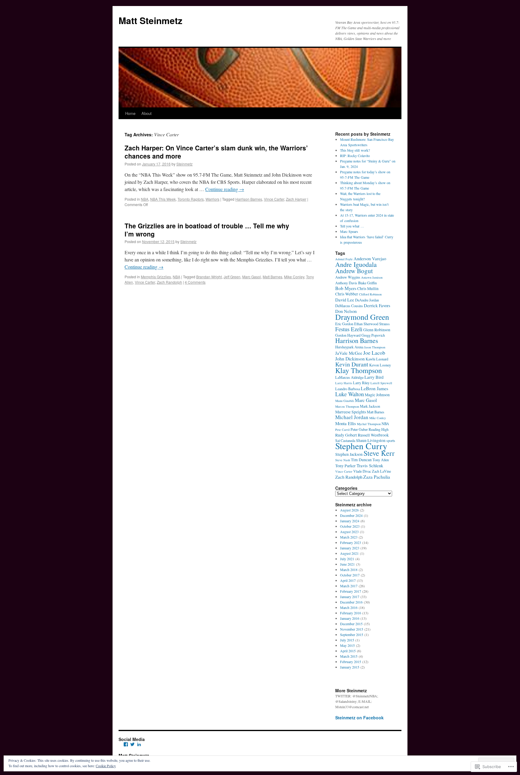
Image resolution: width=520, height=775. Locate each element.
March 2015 (349, 656)
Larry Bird (373, 377)
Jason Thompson (374, 347)
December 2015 (351, 623)
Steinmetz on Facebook (359, 718)
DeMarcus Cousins (349, 305)
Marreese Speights (350, 412)
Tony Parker (345, 465)
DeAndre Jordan (367, 300)
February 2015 (350, 661)
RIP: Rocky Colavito (355, 155)
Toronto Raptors (191, 199)
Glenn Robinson (376, 329)
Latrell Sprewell (381, 383)
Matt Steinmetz (150, 20)
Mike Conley (294, 276)
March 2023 (349, 537)
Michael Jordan (351, 417)
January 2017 (349, 596)
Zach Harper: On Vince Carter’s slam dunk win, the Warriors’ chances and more (216, 151)
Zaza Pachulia (376, 477)
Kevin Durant (351, 364)
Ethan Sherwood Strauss (372, 323)
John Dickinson (350, 358)
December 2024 (351, 515)
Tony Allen (381, 459)
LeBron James (374, 388)
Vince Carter (274, 199)
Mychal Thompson (369, 424)
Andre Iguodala (356, 264)
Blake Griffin (367, 282)
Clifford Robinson (370, 294)
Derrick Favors (377, 305)
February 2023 (350, 542)
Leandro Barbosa (347, 388)
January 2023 (349, 547)
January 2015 (349, 667)
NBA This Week (163, 199)
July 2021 (347, 558)
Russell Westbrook (373, 435)
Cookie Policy (106, 765)
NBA (144, 199)
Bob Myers (345, 288)
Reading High (378, 429)
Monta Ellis (345, 423)
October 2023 (350, 526)
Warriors (212, 199)
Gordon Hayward (348, 335)
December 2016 (351, 602)
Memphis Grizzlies (156, 276)
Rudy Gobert (346, 435)
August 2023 (349, 531)
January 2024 (349, 520)
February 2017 (350, 591)
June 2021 (347, 564)
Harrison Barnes (248, 199)
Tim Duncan (361, 459)
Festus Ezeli (348, 329)
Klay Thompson (358, 370)
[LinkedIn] (139, 744)
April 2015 (348, 650)
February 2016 (350, 612)
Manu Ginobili (344, 401)
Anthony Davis (346, 282)
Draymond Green (362, 317)
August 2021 (349, 553)
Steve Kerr (379, 453)
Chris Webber (346, 294)
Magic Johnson (377, 394)
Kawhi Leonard (377, 359)
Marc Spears (349, 231)
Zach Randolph (169, 282)
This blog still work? (355, 150)
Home (130, 113)
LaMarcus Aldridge (349, 377)
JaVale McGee (348, 353)
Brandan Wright (209, 276)
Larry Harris (343, 383)
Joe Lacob (374, 352)
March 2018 (349, 569)
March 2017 (349, 585)
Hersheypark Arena (349, 346)
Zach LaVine (381, 471)
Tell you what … (352, 226)
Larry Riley (361, 382)
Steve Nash (342, 460)
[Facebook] (125, 744)
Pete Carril (342, 430)
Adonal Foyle (344, 259)
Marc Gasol (251, 276)
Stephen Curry (361, 446)
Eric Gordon (344, 323)
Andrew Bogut (354, 271)
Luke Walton (349, 394)
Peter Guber (359, 429)
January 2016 (349, 618)
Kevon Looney (380, 365)
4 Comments (195, 282)
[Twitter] (132, 744)
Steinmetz (184, 163)
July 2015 (347, 640)
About (146, 113)
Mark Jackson (370, 406)
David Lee (344, 300)
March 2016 (349, 607)
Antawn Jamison (371, 277)
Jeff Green (232, 276)
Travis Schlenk (370, 465)
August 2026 (349, 510)
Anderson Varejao (370, 258)
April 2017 (348, 580)
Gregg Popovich (373, 335)
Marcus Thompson (347, 406)
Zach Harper (296, 199)
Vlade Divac (362, 471)
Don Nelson (346, 311)
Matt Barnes (272, 276)
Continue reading (224, 189)
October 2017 (350, 575)
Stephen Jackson (349, 454)
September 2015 (351, 634)
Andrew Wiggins (347, 277)
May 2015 (347, 645)
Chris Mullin (368, 288)
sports (390, 440)
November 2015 (351, 629)
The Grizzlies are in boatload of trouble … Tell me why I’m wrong (207, 229)
